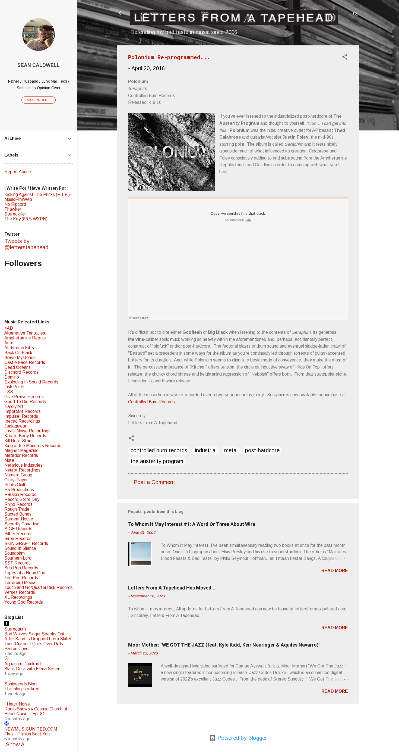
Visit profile (38, 100)
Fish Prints (14, 387)
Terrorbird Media (20, 582)
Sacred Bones (17, 514)
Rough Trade (16, 509)
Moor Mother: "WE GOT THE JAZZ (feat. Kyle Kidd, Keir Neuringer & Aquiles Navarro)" (224, 645)
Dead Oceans (17, 367)
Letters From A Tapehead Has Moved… (171, 588)
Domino (11, 377)
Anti (8, 343)
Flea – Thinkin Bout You (27, 734)
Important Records (22, 411)
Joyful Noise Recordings (27, 431)
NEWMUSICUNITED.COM (30, 729)
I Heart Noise (17, 704)
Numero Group (18, 475)
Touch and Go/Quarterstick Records (38, 587)
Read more (334, 570)
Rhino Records (18, 504)
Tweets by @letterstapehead (26, 244)
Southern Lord (17, 558)
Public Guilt (15, 484)
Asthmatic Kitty (19, 347)
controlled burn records (159, 450)
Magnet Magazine (21, 450)
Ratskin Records (20, 494)
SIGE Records (18, 528)
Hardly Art (13, 406)
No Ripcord (15, 204)
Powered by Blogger (241, 738)
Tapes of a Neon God (24, 572)
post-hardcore (262, 450)
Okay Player (16, 480)
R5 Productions (19, 489)
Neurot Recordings (22, 470)
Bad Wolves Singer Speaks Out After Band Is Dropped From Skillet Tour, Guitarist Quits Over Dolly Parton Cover (38, 641)
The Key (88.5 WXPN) (25, 219)
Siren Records (17, 538)
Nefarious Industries (23, 465)
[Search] (355, 15)
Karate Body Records (25, 435)
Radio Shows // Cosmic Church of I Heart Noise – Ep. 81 (37, 711)
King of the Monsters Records (32, 445)
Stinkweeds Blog (20, 684)
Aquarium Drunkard (22, 663)
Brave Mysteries (20, 357)
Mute (9, 460)
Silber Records (18, 533)
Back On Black (18, 352)
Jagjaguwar (15, 426)
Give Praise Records (24, 396)
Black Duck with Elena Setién (32, 668)
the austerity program (157, 461)
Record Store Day (21, 499)
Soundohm (14, 553)
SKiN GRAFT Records (26, 543)
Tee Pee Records (21, 577)
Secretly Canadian (21, 524)
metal (230, 450)
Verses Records (19, 592)
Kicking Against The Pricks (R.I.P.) (37, 194)
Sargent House (18, 519)
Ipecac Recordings (22, 421)
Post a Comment (154, 482)
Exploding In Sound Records (31, 382)
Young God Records (23, 602)
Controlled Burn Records (151, 402)
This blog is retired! (22, 689)
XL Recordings (18, 597)
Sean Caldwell (38, 65)
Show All (16, 744)
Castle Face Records (24, 362)
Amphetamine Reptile (25, 338)
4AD (8, 328)
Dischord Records (21, 372)
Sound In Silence (20, 548)
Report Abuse (17, 171)
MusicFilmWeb (18, 199)
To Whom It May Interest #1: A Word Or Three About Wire (191, 524)
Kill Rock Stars (18, 440)
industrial (206, 450)
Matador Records (21, 455)
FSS (8, 391)
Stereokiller (15, 214)
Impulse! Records (21, 416)
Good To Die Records (25, 401)
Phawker (12, 209)
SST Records (17, 563)
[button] (344, 57)
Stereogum (15, 629)
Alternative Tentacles (24, 333)
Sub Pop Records (21, 568)
